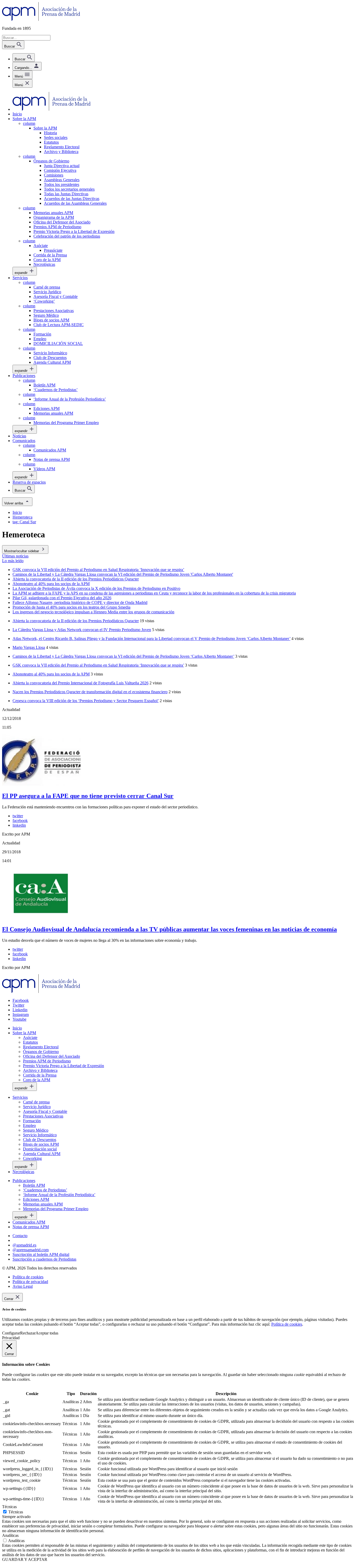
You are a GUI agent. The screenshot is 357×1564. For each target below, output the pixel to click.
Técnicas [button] (9, 1506)
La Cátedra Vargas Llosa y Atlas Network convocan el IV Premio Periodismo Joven (82, 629)
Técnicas (15, 1512)
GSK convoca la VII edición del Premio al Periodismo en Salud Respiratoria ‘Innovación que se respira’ (98, 665)
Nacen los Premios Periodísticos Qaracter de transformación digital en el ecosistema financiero (90, 692)
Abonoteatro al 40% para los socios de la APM (51, 674)
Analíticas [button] (10, 1535)
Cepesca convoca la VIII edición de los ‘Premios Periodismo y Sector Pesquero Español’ (86, 700)
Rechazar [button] (28, 1333)
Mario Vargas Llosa (29, 647)
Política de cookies (286, 1324)
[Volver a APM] (41, 19)
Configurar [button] (11, 1333)
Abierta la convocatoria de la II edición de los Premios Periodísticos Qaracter (76, 621)
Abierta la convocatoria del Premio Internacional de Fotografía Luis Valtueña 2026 (80, 683)
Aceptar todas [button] (47, 1333)
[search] (24, 57)
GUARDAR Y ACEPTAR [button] (24, 1559)
